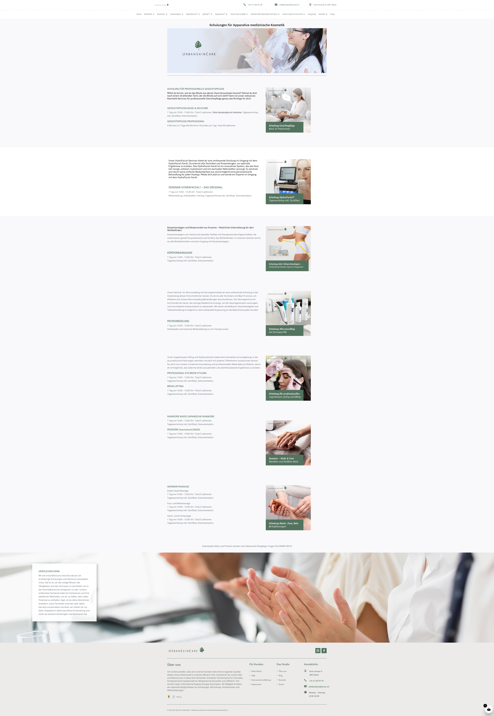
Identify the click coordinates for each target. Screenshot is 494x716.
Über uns (282, 671)
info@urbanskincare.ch (289, 5)
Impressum (256, 684)
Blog (281, 675)
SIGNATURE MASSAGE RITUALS (264, 14)
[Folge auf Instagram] (317, 650)
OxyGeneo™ (220, 14)
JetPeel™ (206, 14)
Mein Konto (257, 671)
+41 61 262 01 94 (255, 5)
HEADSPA (148, 14)
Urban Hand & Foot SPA (292, 14)
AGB (253, 675)
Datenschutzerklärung (261, 680)
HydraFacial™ (191, 14)
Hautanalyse (175, 14)
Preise (281, 684)
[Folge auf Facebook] (324, 650)
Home (138, 14)
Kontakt (282, 680)
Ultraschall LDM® (237, 14)
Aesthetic (161, 14)
